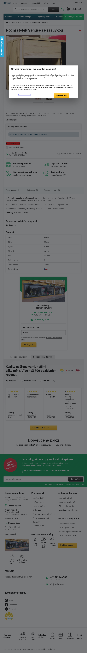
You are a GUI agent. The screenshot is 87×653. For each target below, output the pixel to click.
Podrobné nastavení (24, 95)
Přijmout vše (61, 96)
